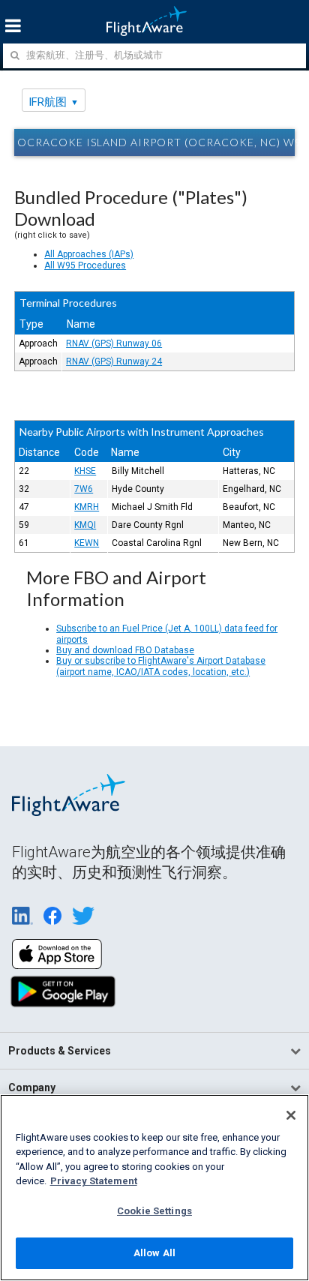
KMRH (86, 507)
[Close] (291, 1115)
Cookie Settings (154, 1210)
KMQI (85, 525)
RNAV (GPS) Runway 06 (114, 343)
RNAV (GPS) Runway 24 (114, 361)
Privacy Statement (93, 1180)
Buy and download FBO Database (125, 650)
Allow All (155, 1252)
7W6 (83, 489)
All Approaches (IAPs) (89, 254)
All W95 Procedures (85, 265)
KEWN (86, 543)
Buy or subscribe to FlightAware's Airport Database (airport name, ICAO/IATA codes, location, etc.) (161, 666)
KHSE (85, 471)
